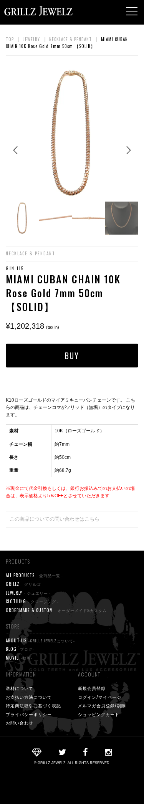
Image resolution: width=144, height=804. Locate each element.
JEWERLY (28, 593)
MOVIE (19, 658)
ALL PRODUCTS (34, 575)
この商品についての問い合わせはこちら (54, 519)
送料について (19, 688)
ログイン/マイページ (99, 697)
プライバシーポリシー (29, 714)
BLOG (20, 649)
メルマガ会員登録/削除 (102, 705)
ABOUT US (40, 640)
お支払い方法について (29, 697)
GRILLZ (25, 584)
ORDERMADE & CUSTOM (57, 610)
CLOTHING (32, 601)
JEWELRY (31, 39)
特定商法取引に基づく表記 (33, 705)
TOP (10, 39)
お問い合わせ (19, 723)
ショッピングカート (98, 714)
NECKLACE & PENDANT (70, 39)
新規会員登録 (92, 688)
